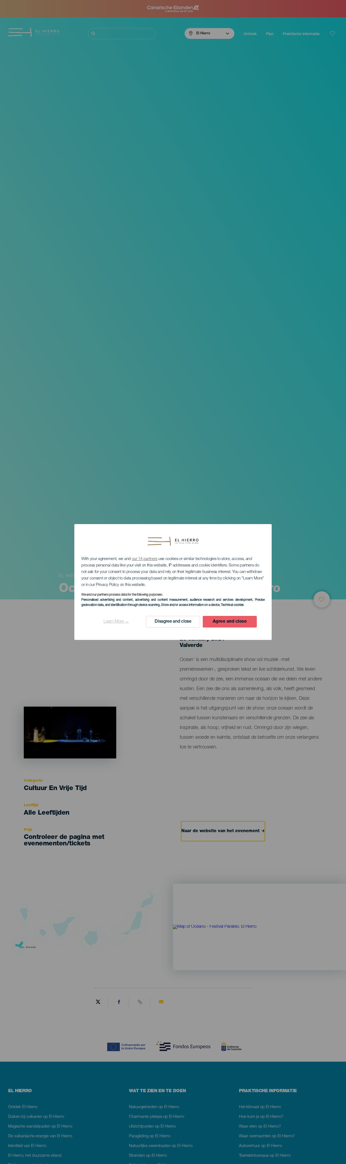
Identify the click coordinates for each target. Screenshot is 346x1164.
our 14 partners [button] (145, 559)
